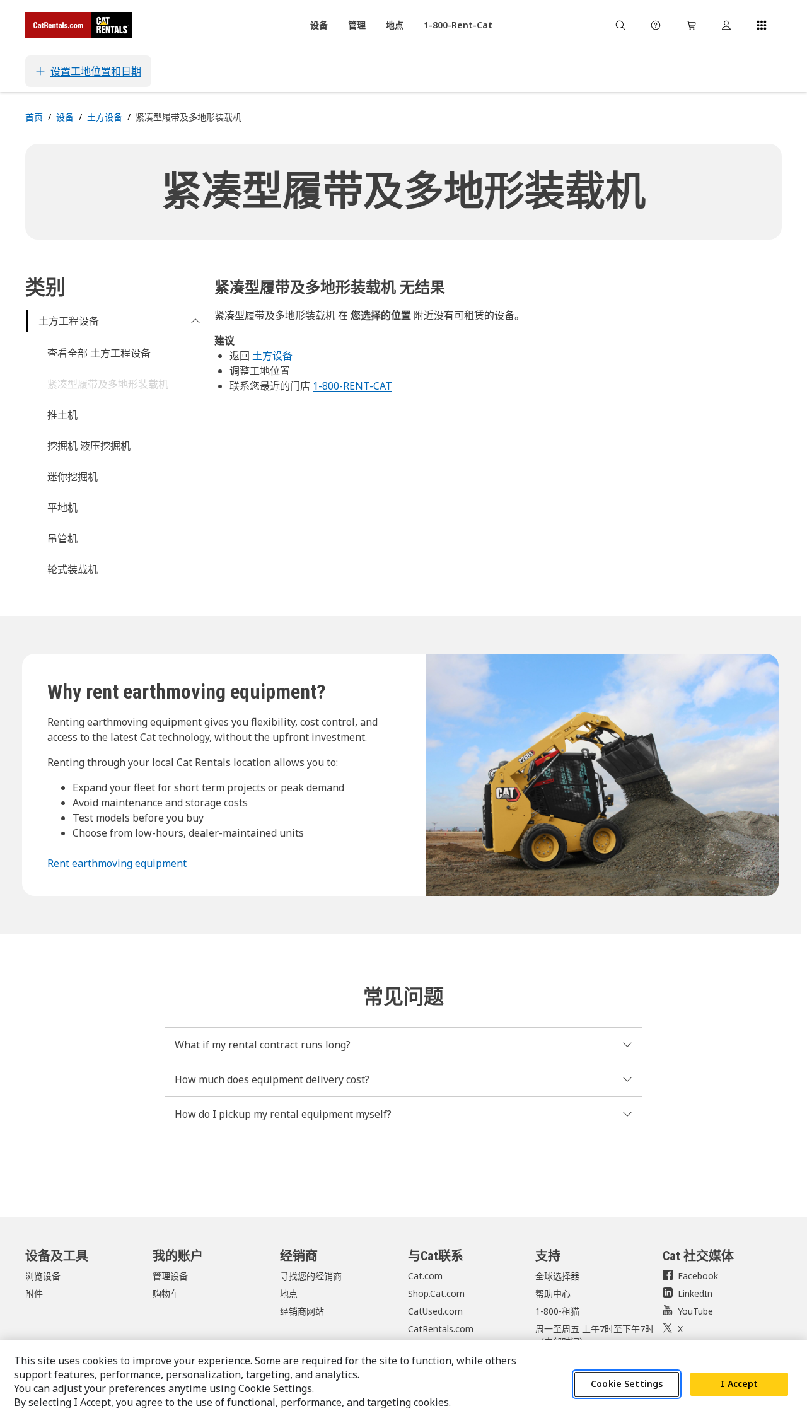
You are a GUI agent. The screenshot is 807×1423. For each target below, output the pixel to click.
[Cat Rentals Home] (78, 25)
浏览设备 (43, 1276)
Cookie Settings (627, 1384)
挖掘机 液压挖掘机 (89, 446)
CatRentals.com (440, 1329)
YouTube (695, 1311)
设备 (65, 117)
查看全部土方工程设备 (99, 353)
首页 (34, 117)
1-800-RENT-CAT (352, 386)
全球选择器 (557, 1276)
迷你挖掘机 (72, 477)
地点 (289, 1293)
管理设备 (170, 1276)
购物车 (166, 1293)
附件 (34, 1293)
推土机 (62, 415)
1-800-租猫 (557, 1311)
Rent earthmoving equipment (117, 863)
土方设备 (104, 117)
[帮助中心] (655, 25)
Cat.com (425, 1276)
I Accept (739, 1384)
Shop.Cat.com (436, 1293)
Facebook (698, 1276)
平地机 (62, 507)
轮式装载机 (72, 569)
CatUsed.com (435, 1311)
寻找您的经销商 (311, 1276)
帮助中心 (553, 1293)
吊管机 (62, 538)
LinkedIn (695, 1293)
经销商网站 (302, 1311)
